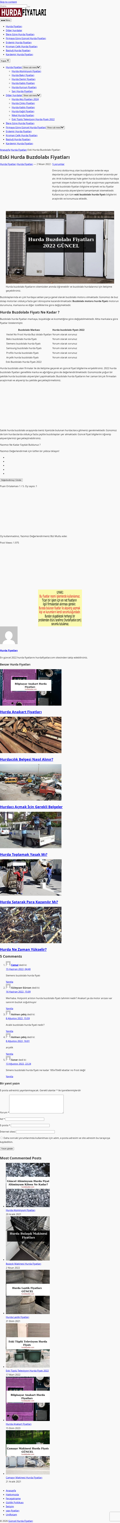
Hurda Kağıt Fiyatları (23, 111)
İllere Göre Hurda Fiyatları (20, 34)
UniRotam (11, 1514)
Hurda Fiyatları (14, 26)
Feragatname (13, 1498)
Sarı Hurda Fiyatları (22, 91)
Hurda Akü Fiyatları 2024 (25, 99)
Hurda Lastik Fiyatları (17, 1317)
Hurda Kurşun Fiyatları (24, 87)
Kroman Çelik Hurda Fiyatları (21, 46)
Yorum (4, 1112)
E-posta (5, 1125)
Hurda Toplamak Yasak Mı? (23, 854)
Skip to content (8, 2)
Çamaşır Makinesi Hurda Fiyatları (24, 1477)
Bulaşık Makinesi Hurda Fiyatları (23, 1263)
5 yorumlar (58, 164)
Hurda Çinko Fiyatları (23, 103)
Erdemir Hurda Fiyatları (19, 42)
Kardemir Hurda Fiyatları (19, 54)
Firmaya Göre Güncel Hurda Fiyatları (26, 38)
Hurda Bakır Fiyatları (23, 75)
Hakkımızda (12, 1494)
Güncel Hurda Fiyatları (20, 1521)
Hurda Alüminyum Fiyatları (26, 71)
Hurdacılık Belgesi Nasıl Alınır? (26, 759)
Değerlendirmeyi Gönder (11, 480)
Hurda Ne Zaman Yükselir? (23, 949)
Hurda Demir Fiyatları (23, 79)
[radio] (63, 457)
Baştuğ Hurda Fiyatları (18, 50)
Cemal (14, 965)
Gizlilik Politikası (15, 1502)
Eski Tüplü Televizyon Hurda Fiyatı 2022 (33, 119)
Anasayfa (5, 149)
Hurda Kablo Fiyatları (23, 83)
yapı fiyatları (12, 1510)
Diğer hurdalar (14, 30)
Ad (2, 1119)
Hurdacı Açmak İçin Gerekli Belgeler (31, 806)
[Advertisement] (24, 189)
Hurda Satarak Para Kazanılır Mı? (29, 901)
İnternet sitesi (7, 1131)
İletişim (10, 1506)
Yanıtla (9, 981)
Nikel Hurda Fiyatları (23, 115)
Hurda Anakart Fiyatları (21, 711)
